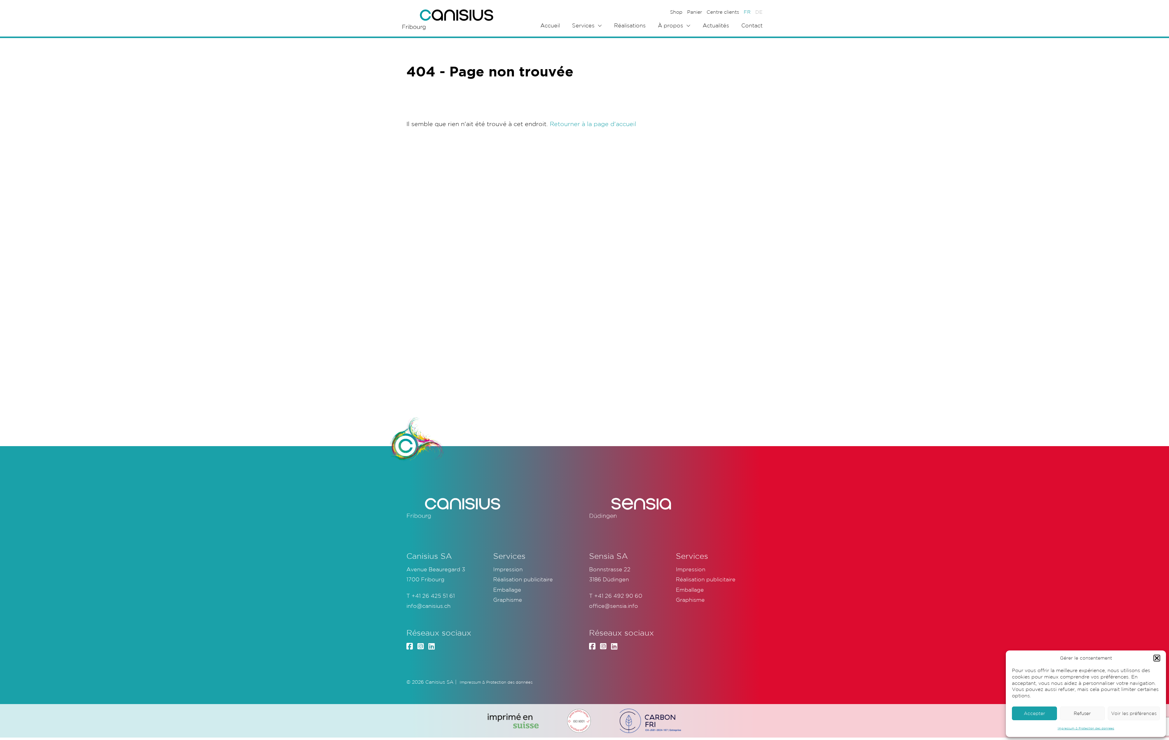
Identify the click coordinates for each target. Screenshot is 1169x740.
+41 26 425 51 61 (433, 596)
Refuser (1082, 713)
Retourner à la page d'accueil (593, 124)
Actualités (716, 25)
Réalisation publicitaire (523, 579)
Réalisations (630, 25)
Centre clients (723, 12)
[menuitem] (747, 12)
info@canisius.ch (428, 606)
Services (583, 25)
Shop (676, 12)
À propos (670, 25)
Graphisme (507, 600)
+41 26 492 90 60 (618, 596)
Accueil (550, 25)
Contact (752, 25)
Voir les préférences (1134, 713)
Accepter (1034, 713)
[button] (1157, 658)
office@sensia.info (613, 606)
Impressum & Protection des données (1086, 728)
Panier (694, 12)
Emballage (507, 590)
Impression (508, 569)
